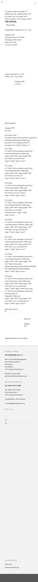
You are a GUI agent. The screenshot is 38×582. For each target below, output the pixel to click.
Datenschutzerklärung (12, 567)
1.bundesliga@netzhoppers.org (15, 403)
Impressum (8, 564)
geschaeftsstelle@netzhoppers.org (16, 376)
